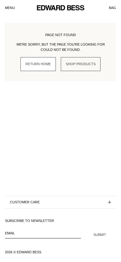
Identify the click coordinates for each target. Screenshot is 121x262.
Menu (10, 8)
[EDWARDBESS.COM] (60, 8)
